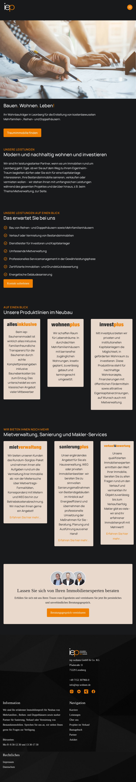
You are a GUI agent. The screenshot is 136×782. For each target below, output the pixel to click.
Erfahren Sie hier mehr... (25, 517)
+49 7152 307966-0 (79, 680)
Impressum (8, 762)
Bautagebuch (75, 729)
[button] (129, 7)
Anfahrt (73, 739)
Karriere (73, 710)
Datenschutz (9, 767)
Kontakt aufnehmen (18, 283)
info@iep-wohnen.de (79, 685)
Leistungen (74, 715)
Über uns (73, 720)
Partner (73, 734)
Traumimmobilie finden (22, 133)
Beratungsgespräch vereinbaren (68, 612)
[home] (9, 7)
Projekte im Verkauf (79, 724)
